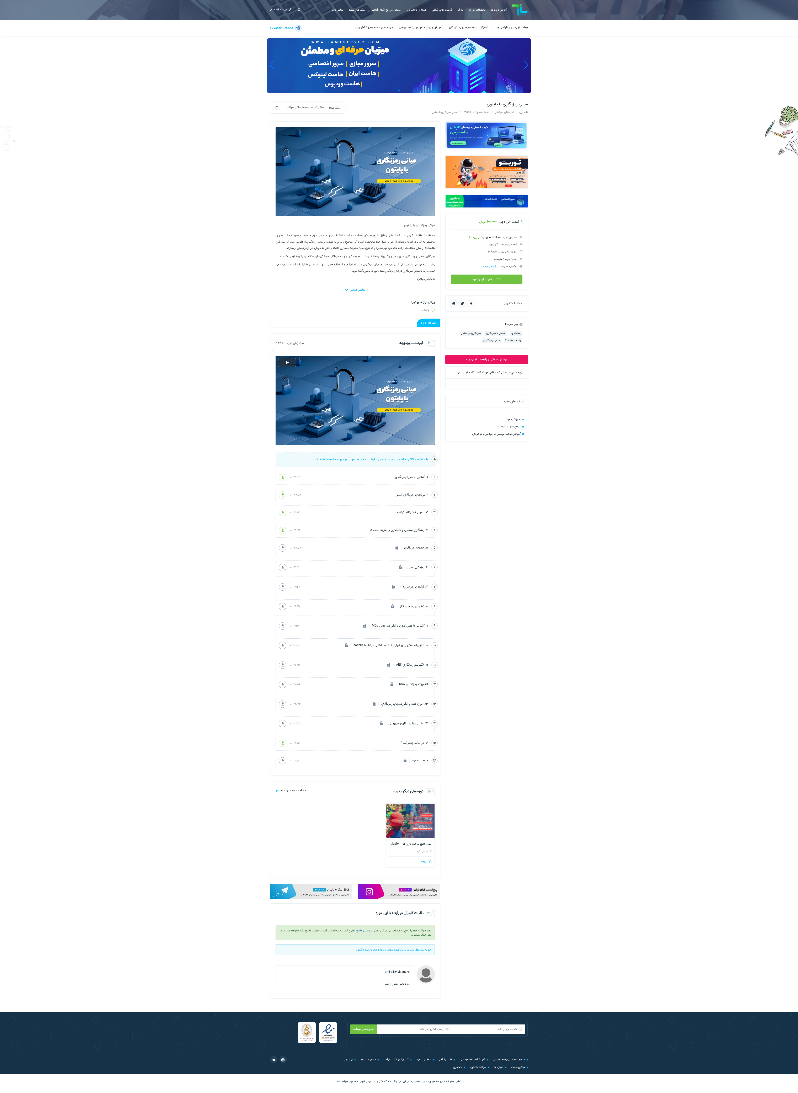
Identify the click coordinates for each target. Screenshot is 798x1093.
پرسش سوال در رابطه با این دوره (486, 359)
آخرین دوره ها (499, 9)
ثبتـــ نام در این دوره (487, 279)
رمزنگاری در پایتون (471, 333)
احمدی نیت (422, 851)
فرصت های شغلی (442, 9)
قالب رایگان (445, 1059)
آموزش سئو (514, 419)
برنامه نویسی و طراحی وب (511, 27)
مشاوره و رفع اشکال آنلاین (386, 9)
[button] (298, 9)
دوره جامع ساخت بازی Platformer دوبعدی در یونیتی (410, 844)
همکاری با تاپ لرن (416, 9)
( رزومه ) (474, 237)
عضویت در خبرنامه (363, 1029)
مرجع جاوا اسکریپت (509, 426)
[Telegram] (273, 1059)
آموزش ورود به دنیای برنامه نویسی (421, 27)
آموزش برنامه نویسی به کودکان (468, 27)
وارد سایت (376, 950)
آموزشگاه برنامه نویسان (472, 1059)
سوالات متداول (478, 1067)
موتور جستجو (368, 1059)
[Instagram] (283, 1059)
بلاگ (460, 9)
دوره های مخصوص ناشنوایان (374, 27)
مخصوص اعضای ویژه (281, 28)
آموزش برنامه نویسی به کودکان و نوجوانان (496, 434)
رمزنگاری (516, 333)
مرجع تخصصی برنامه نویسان (509, 1059)
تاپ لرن (406, 1081)
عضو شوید (393, 950)
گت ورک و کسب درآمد (396, 1059)
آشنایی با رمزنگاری (496, 333)
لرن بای (349, 1059)
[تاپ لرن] (520, 10)
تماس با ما (337, 9)
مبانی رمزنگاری (491, 340)
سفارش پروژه (424, 1059)
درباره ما (498, 1067)
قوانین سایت (518, 1067)
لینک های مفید (357, 9)
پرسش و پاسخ (364, 931)
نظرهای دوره (428, 322)
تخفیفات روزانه (476, 9)
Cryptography (513, 340)
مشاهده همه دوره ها (293, 790)
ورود (284, 9)
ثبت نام (274, 9)
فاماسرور (457, 1067)
